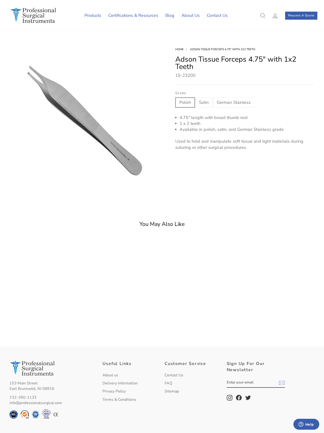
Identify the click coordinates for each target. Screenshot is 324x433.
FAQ (168, 383)
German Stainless (234, 102)
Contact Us (217, 15)
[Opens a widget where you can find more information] (306, 425)
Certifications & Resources (133, 15)
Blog (169, 15)
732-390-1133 (23, 397)
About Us (190, 15)
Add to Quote (45, 331)
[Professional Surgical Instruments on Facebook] (239, 398)
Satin (204, 102)
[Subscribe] (282, 383)
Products (92, 15)
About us (110, 375)
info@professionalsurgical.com (35, 403)
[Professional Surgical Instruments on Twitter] (248, 398)
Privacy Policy (114, 391)
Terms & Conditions (119, 399)
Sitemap (172, 391)
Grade (180, 93)
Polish (185, 102)
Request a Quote (301, 15)
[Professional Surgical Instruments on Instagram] (229, 398)
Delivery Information (120, 383)
